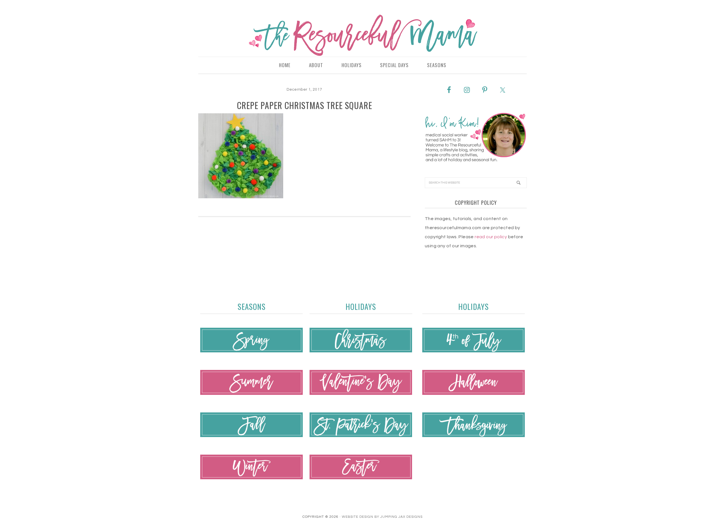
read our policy (491, 237)
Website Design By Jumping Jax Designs (382, 517)
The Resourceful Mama (362, 35)
